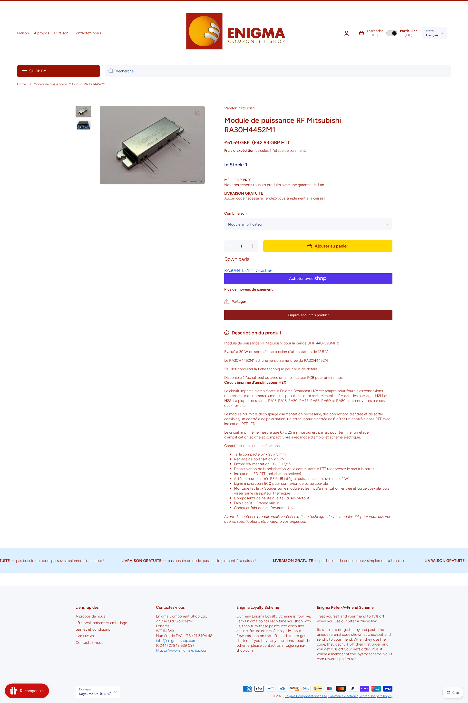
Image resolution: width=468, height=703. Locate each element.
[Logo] (234, 33)
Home (21, 84)
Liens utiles (85, 636)
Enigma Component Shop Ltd (306, 696)
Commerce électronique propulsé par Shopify (360, 696)
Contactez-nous (89, 642)
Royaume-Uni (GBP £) (95, 694)
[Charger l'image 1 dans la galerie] (83, 111)
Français (432, 35)
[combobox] (278, 71)
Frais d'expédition (239, 150)
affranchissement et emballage (101, 622)
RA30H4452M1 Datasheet (249, 270)
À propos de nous (90, 616)
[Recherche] (109, 71)
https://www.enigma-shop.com (182, 650)
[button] (361, 33)
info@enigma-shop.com (176, 640)
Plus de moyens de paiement (248, 289)
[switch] (391, 33)
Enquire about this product (308, 315)
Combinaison (235, 213)
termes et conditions (93, 629)
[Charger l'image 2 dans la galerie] (83, 125)
